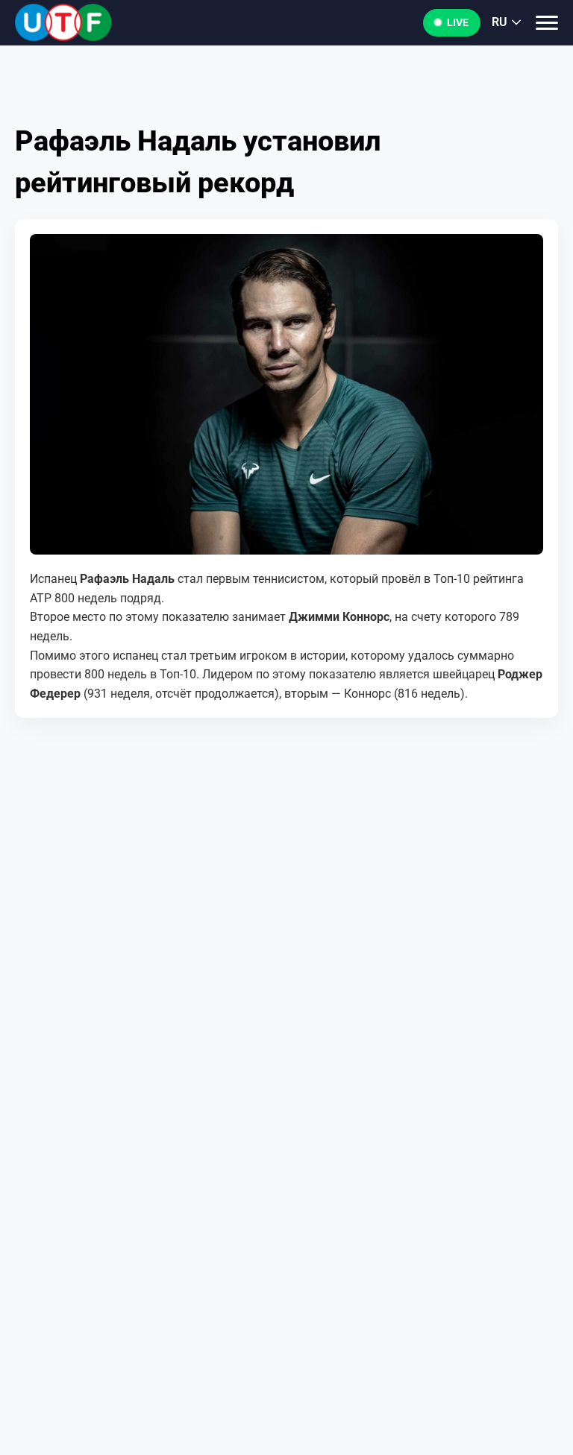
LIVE (458, 22)
